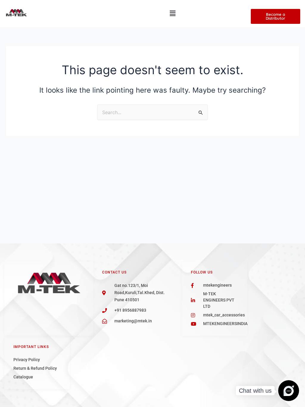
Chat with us (255, 390)
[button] (172, 13)
